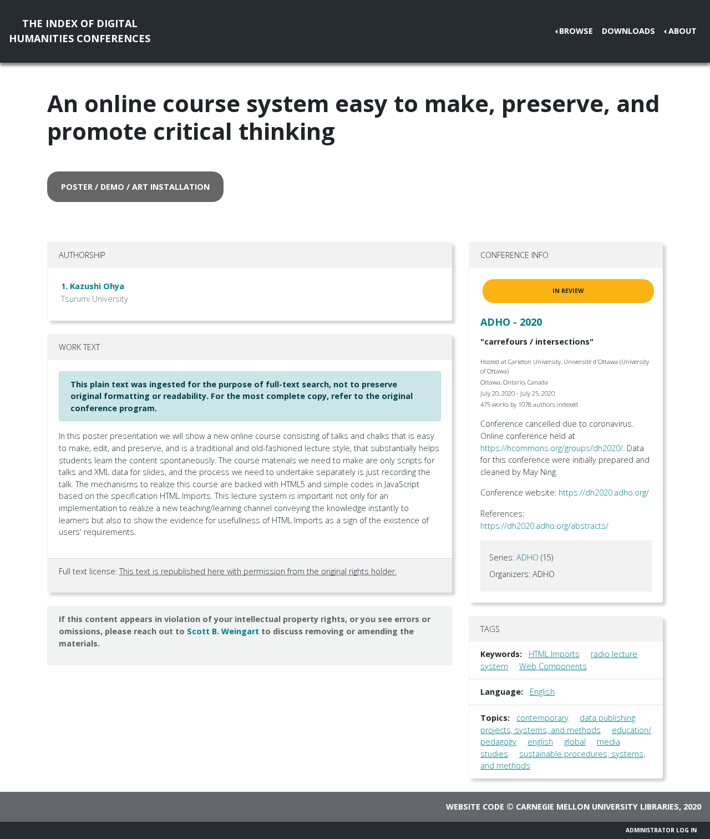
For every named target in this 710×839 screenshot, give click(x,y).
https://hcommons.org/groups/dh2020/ (551, 448)
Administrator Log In (661, 830)
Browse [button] (576, 31)
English (542, 691)
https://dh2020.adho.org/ (604, 492)
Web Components (553, 666)
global (575, 741)
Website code (475, 806)
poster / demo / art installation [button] (135, 186)
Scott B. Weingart (223, 631)
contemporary (542, 717)
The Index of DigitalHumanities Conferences (79, 31)
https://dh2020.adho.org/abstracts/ (544, 525)
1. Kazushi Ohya (92, 286)
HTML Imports (554, 654)
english (540, 741)
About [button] (682, 31)
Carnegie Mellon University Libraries (597, 806)
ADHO (527, 557)
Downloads (628, 31)
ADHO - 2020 (511, 321)
